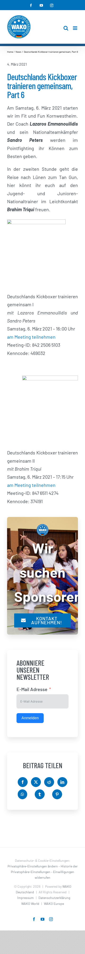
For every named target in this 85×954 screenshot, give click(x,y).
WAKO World (30, 904)
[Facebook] (23, 782)
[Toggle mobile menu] (75, 28)
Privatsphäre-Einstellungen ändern (33, 866)
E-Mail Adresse (32, 689)
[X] (36, 782)
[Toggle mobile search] (66, 28)
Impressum (25, 898)
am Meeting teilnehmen (31, 337)
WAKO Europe (54, 904)
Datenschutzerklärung (54, 898)
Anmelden (30, 718)
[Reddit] (49, 782)
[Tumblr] (40, 794)
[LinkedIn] (62, 782)
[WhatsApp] (22, 794)
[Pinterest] (57, 794)
